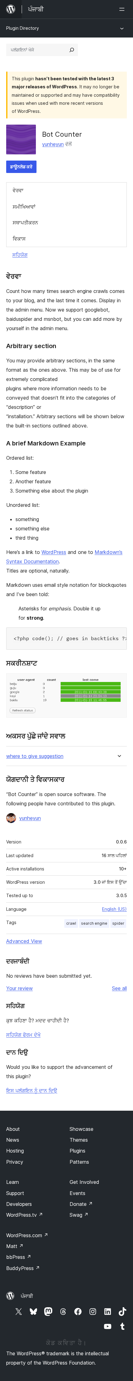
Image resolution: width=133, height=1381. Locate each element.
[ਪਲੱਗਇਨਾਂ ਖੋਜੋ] (72, 50)
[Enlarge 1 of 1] (118, 682)
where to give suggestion (34, 756)
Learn (12, 1182)
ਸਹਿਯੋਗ (20, 255)
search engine (94, 923)
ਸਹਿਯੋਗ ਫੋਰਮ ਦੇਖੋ (23, 1035)
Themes (79, 1140)
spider (118, 923)
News (12, 1140)
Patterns (79, 1162)
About (13, 1129)
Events (77, 1193)
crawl (71, 923)
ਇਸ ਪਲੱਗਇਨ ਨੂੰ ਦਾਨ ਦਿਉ (31, 1090)
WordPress (53, 552)
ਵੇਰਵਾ (18, 190)
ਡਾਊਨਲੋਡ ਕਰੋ (21, 166)
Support (15, 1193)
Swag (79, 1215)
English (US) (114, 909)
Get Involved (84, 1182)
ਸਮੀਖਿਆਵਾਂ (24, 207)
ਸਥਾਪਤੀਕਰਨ (25, 222)
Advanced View (24, 941)
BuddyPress (23, 1268)
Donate (81, 1204)
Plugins (77, 1151)
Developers (19, 1204)
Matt (15, 1246)
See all (119, 988)
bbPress (18, 1257)
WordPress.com (27, 1235)
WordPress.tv (24, 1215)
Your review (19, 988)
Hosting (15, 1151)
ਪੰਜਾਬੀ (27, 1296)
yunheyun (53, 144)
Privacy (14, 1162)
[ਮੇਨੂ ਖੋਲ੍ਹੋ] (123, 9)
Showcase (81, 1129)
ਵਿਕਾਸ (19, 239)
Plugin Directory (22, 28)
